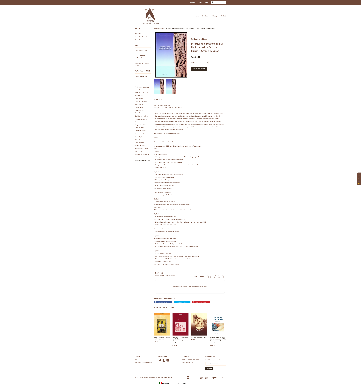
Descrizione (158, 99)
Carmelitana (139, 98)
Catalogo (215, 16)
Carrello (193, 2)
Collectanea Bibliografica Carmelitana (139, 110)
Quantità (194, 62)
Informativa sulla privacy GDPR (143, 362)
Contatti (223, 16)
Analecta (138, 34)
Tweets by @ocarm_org (142, 160)
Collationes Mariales (141, 116)
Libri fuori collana (140, 130)
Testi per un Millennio (142, 154)
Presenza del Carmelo (142, 134)
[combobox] (169, 383)
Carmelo (137, 40)
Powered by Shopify (166, 377)
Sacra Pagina (139, 137)
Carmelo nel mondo (141, 37)
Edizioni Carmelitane (154, 377)
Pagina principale (159, 28)
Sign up (207, 2)
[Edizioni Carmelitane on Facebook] (163, 361)
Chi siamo (205, 16)
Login (200, 2)
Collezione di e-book (141, 50)
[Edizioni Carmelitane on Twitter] (159, 361)
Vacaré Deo (138, 151)
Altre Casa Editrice (141, 76)
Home (197, 16)
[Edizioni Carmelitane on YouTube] (168, 361)
